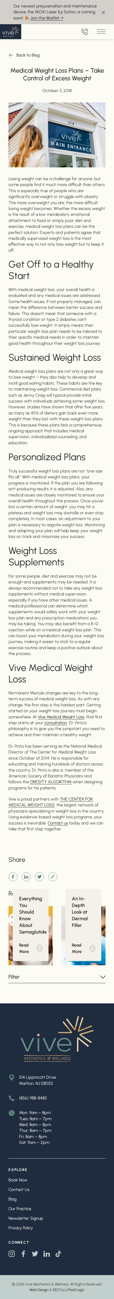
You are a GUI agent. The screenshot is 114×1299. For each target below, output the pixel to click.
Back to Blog (28, 54)
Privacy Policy (20, 1227)
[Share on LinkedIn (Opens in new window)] (26, 876)
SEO (56, 1290)
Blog (12, 1199)
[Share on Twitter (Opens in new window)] (39, 876)
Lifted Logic (75, 1290)
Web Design (39, 1290)
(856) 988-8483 (33, 1098)
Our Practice (19, 1208)
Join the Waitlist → (46, 17)
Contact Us (18, 1189)
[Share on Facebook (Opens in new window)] (12, 876)
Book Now (17, 1179)
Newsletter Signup (25, 1218)
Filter (14, 977)
